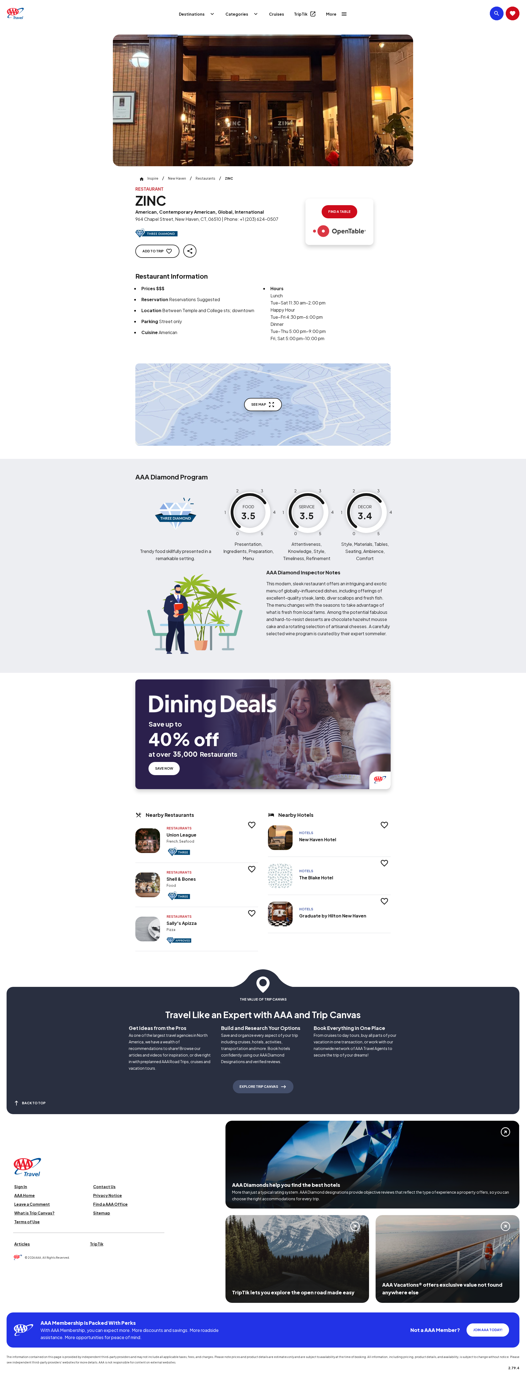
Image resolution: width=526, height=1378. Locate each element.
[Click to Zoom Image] (263, 100)
